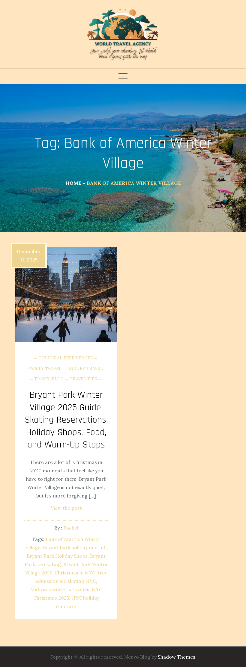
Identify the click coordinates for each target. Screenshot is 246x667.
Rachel (70, 528)
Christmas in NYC (75, 573)
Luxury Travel (85, 368)
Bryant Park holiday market (74, 547)
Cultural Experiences (65, 358)
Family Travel (45, 368)
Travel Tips (83, 379)
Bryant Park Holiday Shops (57, 556)
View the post (66, 508)
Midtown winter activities (59, 589)
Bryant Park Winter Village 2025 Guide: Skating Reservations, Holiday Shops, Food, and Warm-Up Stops (66, 420)
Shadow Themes (176, 657)
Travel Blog (49, 379)
